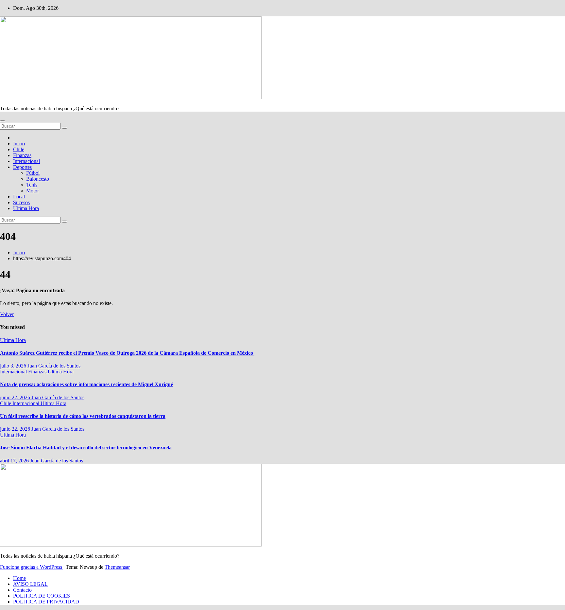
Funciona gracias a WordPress (31, 567)
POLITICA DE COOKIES (41, 596)
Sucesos (21, 202)
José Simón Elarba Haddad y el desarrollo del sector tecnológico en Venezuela (86, 447)
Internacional (26, 161)
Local (19, 196)
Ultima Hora (26, 208)
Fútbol (33, 173)
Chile (18, 149)
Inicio (19, 143)
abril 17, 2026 (15, 460)
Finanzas (22, 155)
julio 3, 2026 (13, 365)
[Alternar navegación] (2, 121)
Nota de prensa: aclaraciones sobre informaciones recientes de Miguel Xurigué (86, 384)
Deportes (22, 167)
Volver (7, 314)
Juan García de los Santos (53, 365)
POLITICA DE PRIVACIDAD (46, 601)
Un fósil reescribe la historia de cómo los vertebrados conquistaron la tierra (82, 416)
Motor (32, 190)
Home (19, 578)
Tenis (31, 185)
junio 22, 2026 (15, 397)
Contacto (22, 590)
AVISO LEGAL (30, 584)
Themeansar (117, 567)
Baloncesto (37, 179)
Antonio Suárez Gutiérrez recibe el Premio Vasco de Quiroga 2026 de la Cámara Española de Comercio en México (127, 353)
